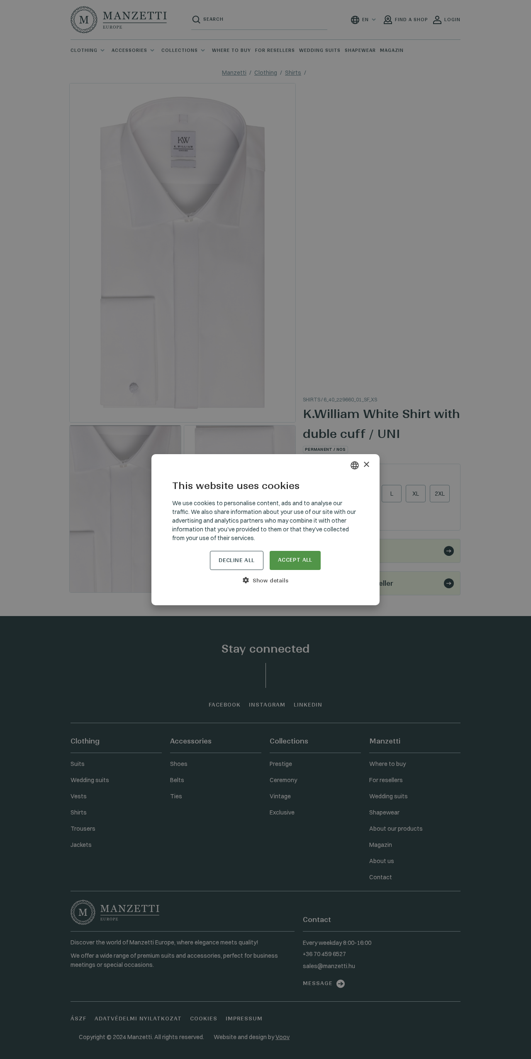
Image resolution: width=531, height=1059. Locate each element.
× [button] (366, 465)
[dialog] (265, 529)
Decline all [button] (236, 560)
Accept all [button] (295, 560)
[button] (265, 580)
